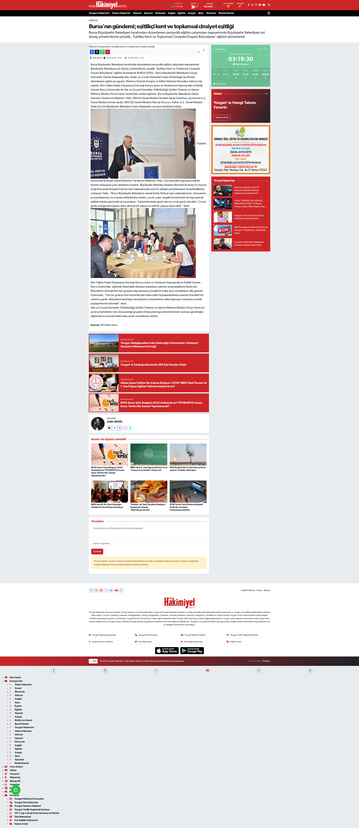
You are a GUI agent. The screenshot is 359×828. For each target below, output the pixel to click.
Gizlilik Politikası (248, 590)
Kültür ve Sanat (23, 720)
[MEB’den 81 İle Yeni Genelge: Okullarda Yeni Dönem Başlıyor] (109, 491)
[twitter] (105, 670)
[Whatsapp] (121, 590)
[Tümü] (266, 94)
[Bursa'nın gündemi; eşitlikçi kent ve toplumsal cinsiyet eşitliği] (149, 46)
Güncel (137, 13)
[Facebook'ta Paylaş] (92, 52)
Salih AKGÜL (97, 58)
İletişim (267, 590)
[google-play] (192, 650)
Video (13, 770)
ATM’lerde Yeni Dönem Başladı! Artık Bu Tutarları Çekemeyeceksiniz (186, 507)
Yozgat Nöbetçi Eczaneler (104, 635)
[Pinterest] (101, 590)
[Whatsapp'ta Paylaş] (102, 52)
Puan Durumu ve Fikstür (102, 642)
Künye (259, 590)
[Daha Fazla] (107, 52)
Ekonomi (160, 13)
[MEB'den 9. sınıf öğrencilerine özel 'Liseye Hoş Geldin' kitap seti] (148, 454)
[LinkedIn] (111, 590)
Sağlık (171, 13)
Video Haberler (121, 13)
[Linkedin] (130, 428)
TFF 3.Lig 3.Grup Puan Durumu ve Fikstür (36, 813)
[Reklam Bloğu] (240, 149)
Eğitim (181, 13)
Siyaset (148, 13)
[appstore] (167, 650)
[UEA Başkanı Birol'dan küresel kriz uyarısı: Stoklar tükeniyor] (188, 454)
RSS (94, 661)
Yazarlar (211, 13)
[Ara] (269, 5)
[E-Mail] (109, 428)
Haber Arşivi (235, 642)
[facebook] (53, 670)
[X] (96, 590)
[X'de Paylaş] (97, 52)
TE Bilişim (266, 661)
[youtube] (207, 670)
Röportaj (15, 777)
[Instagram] (125, 428)
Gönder (97, 551)
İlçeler (18, 706)
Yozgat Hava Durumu (148, 635)
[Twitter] (119, 428)
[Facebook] (114, 428)
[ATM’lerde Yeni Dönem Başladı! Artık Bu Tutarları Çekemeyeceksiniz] (188, 491)
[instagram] (156, 670)
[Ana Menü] (268, 13)
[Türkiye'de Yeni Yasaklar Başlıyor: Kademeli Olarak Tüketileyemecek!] (148, 491)
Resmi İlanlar (226, 13)
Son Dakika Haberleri (193, 642)
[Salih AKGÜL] (98, 423)
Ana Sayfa (15, 677)
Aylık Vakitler (221, 84)
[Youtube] (116, 590)
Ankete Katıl (222, 117)
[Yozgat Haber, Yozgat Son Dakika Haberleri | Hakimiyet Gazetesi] (107, 5)
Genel (17, 688)
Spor (201, 13)
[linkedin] (310, 670)
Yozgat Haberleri (99, 13)
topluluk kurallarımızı (116, 561)
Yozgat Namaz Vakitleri (195, 635)
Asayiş (192, 13)
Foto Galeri (16, 767)
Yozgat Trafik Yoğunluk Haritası (244, 635)
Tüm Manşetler (145, 642)
